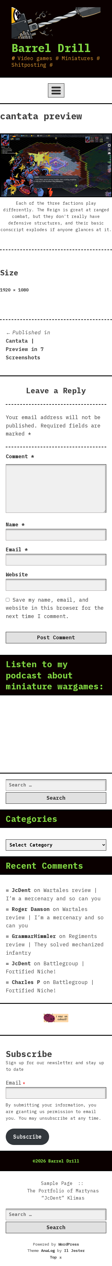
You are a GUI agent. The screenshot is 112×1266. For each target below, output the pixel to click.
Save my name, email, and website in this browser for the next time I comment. (55, 608)
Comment (20, 456)
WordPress (68, 1244)
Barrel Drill (51, 48)
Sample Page (57, 1183)
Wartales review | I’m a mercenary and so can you (55, 917)
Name (15, 524)
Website (17, 574)
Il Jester (74, 1250)
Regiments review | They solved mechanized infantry (55, 944)
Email (17, 549)
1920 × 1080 (14, 290)
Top (56, 1257)
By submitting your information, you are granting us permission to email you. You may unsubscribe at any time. (53, 1111)
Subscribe (27, 1136)
